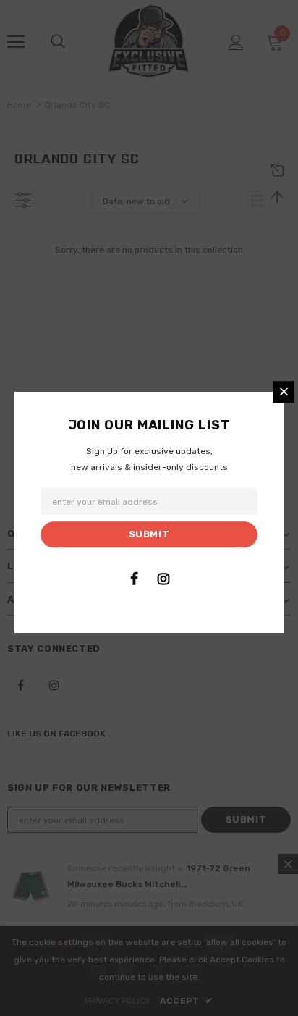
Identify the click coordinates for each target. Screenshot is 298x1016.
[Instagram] (163, 578)
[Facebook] (134, 578)
